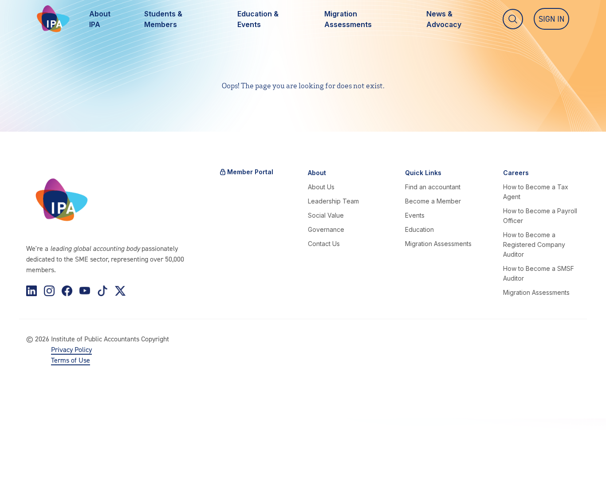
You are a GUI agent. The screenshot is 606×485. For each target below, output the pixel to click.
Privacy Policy (71, 349)
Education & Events (258, 19)
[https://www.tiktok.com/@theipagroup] (102, 291)
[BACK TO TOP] (21, 463)
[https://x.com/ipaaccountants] (120, 291)
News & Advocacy (443, 19)
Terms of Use (70, 360)
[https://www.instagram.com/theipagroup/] (49, 291)
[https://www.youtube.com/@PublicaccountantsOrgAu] (84, 291)
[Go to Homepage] (53, 18)
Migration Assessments (348, 19)
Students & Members (163, 19)
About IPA (99, 19)
